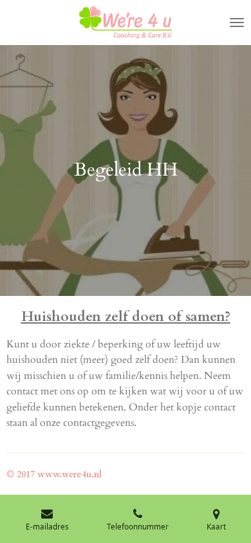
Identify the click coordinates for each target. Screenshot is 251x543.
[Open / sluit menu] (237, 22)
